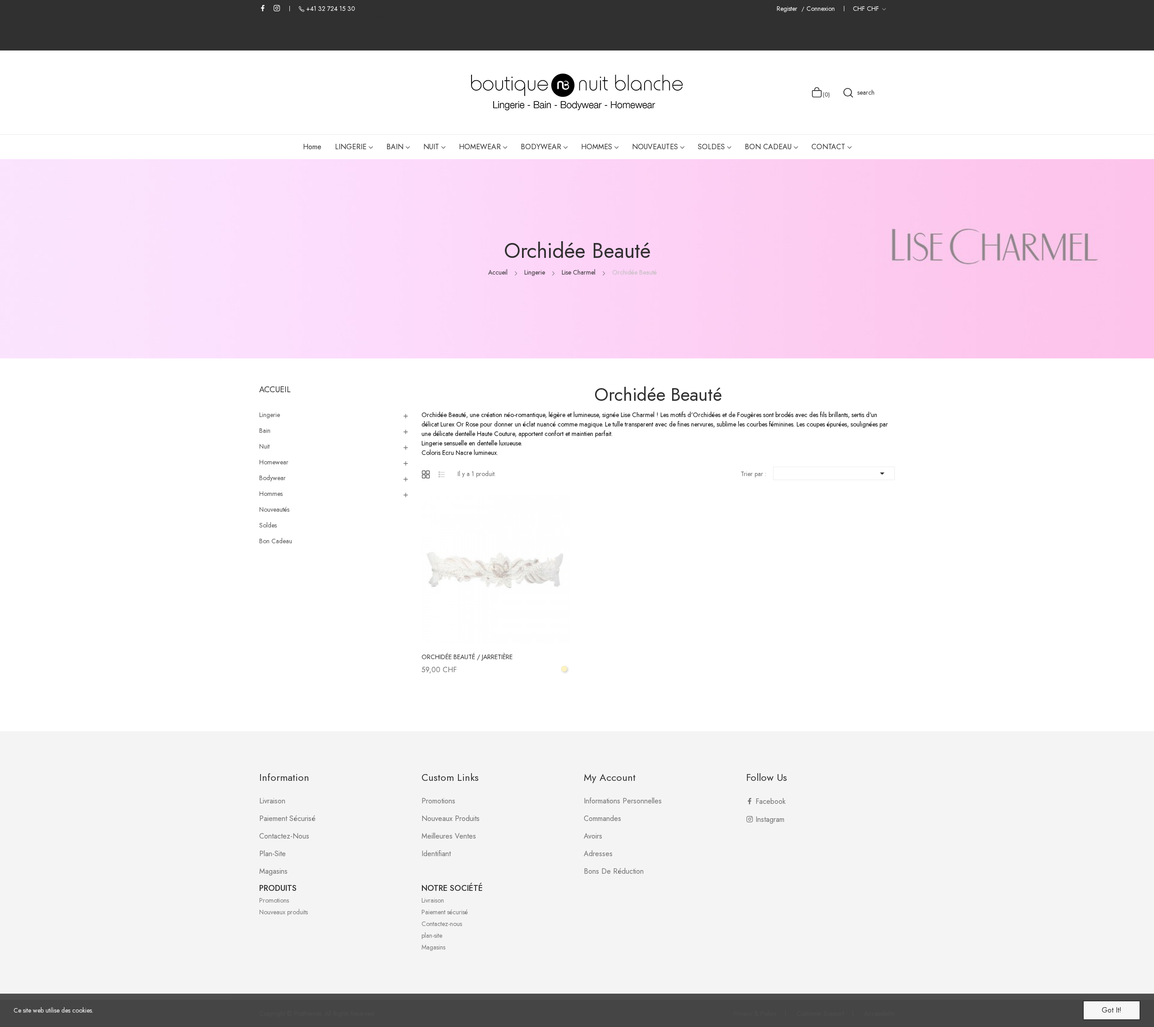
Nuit (264, 446)
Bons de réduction (614, 871)
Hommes (271, 493)
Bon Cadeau (275, 541)
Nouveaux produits (450, 818)
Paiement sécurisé (287, 818)
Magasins (273, 871)
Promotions (438, 801)
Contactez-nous (284, 836)
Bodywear (272, 477)
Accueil (275, 389)
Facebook (262, 8)
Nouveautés (274, 509)
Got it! (1112, 1010)
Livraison (272, 801)
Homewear (273, 462)
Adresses (598, 853)
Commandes (602, 818)
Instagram (276, 8)
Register (788, 9)
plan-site (272, 853)
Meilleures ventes (448, 836)
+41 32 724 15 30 (330, 8)
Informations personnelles (623, 801)
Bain (264, 430)
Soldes (268, 525)
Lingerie (269, 414)
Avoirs (593, 836)
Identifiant (436, 853)
